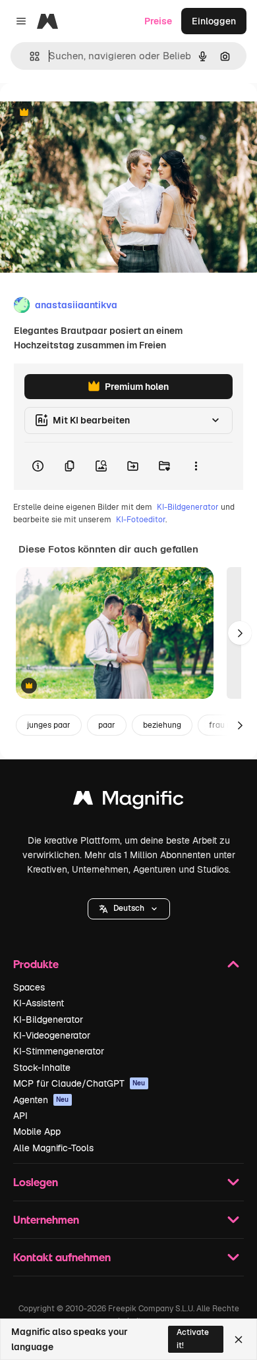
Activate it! (193, 1338)
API (20, 1116)
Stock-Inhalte (42, 1068)
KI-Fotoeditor (140, 519)
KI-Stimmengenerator (58, 1051)
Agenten (41, 1100)
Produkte (36, 964)
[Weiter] (240, 633)
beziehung (162, 725)
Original (84, 113)
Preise (158, 21)
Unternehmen (46, 1219)
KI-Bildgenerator (188, 507)
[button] (129, 908)
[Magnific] (128, 801)
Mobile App (37, 1131)
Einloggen (214, 21)
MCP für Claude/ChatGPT (79, 1083)
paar (106, 725)
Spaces (29, 987)
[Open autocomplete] (29, 56)
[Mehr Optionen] (196, 466)
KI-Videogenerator (51, 1035)
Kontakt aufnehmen (62, 1257)
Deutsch (128, 908)
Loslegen (35, 1182)
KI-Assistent (38, 1003)
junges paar (49, 725)
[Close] (238, 1339)
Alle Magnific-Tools (53, 1148)
